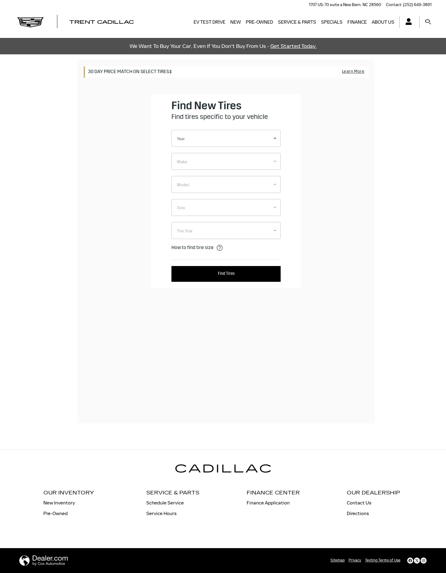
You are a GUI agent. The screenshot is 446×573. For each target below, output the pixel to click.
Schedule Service (165, 503)
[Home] (30, 22)
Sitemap (337, 560)
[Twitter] (417, 561)
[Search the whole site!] (427, 22)
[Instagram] (424, 561)
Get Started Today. (293, 46)
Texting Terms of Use (382, 560)
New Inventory (59, 503)
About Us (383, 22)
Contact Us (359, 503)
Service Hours (161, 513)
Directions (358, 513)
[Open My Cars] (407, 22)
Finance (357, 22)
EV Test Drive (209, 22)
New (235, 22)
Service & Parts (297, 22)
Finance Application (268, 503)
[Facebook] (410, 561)
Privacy (355, 560)
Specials (332, 22)
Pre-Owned (259, 22)
